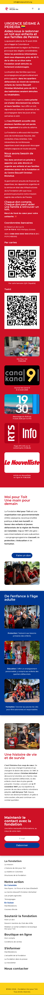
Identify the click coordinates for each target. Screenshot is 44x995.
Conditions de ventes (13, 942)
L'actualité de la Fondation (15, 956)
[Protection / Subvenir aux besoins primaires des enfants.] (22, 628)
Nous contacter (16, 968)
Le (20, 892)
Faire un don (23, 555)
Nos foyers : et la (21, 888)
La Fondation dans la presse (15, 959)
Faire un (8, 920)
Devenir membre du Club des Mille (18, 923)
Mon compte (9, 938)
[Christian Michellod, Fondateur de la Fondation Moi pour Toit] (22, 749)
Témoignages (9, 899)
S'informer (12, 948)
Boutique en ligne (18, 934)
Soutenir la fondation (20, 916)
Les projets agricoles (12, 896)
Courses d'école (10, 909)
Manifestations (10, 906)
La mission (8, 865)
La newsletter (10, 963)
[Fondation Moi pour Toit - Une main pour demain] (22, 584)
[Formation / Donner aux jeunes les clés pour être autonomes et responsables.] (22, 702)
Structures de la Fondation (15, 875)
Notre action (14, 882)
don (13, 920)
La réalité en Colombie (13, 872)
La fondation (13, 861)
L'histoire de (15, 868)
